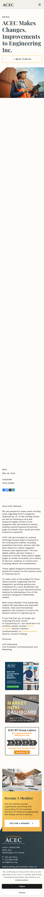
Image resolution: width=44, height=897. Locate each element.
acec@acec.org (9, 862)
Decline (22, 893)
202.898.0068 (11, 860)
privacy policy (21, 880)
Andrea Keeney (29, 631)
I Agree (22, 886)
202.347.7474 (11, 857)
